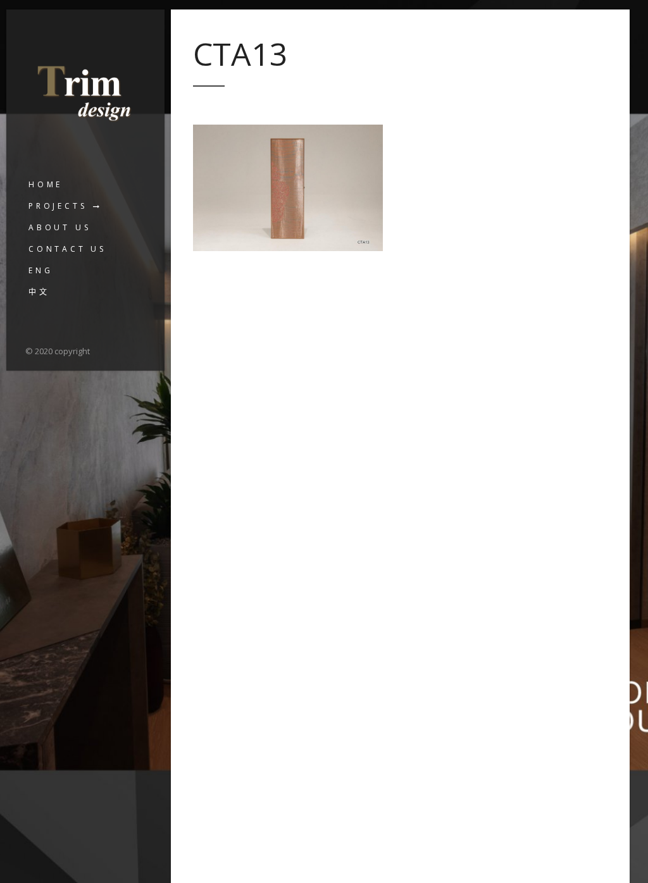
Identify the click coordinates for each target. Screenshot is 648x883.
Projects (57, 206)
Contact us (67, 249)
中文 (39, 292)
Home (45, 184)
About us (59, 227)
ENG (40, 270)
